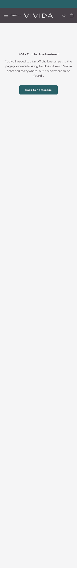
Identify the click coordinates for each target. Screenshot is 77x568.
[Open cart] (71, 15)
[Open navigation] (6, 15)
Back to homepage (38, 89)
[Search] (64, 15)
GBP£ (14, 15)
